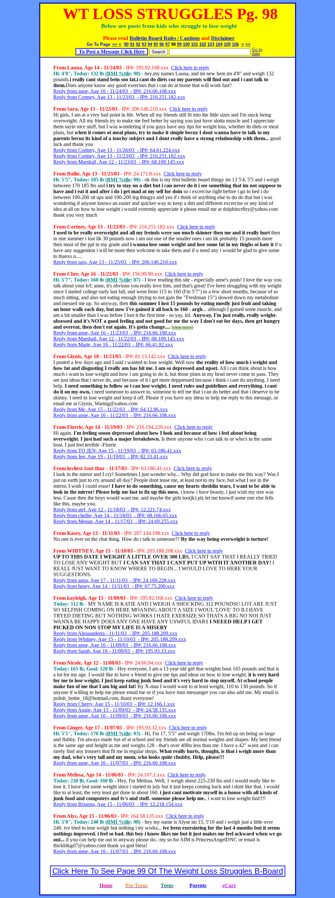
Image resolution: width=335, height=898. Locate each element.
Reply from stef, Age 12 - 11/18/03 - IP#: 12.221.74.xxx (112, 509)
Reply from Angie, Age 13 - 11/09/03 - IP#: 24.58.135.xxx (114, 710)
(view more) (182, 327)
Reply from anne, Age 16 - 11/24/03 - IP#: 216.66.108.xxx (114, 91)
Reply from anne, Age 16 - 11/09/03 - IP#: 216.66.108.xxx (114, 645)
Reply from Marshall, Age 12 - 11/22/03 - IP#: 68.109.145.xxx (118, 338)
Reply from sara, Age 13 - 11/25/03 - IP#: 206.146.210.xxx (115, 262)
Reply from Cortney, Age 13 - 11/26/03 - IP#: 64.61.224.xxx (116, 150)
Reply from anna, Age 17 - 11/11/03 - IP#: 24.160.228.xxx (114, 580)
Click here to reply (190, 67)
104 (219, 44)
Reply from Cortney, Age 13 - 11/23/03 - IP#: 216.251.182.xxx (119, 97)
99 (179, 44)
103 (210, 44)
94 (150, 44)
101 (194, 44)
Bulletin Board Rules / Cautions (165, 38)
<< (114, 44)
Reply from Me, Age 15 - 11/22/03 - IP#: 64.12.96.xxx (110, 409)
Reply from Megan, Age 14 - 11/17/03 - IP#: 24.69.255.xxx (115, 521)
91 (132, 44)
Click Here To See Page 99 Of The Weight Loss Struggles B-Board (167, 871)
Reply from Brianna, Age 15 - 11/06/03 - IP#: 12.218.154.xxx (118, 804)
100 (186, 44)
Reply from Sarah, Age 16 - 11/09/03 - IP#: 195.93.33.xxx (114, 651)
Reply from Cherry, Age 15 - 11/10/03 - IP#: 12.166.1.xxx (114, 704)
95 (155, 44)
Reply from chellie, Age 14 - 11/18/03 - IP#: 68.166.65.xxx (115, 515)
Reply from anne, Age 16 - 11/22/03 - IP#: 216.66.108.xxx (114, 415)
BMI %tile (119, 73)
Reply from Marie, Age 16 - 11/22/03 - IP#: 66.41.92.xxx (113, 344)
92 (138, 44)
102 (202, 44)
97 (167, 44)
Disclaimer (223, 38)
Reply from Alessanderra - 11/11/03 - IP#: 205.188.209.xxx (115, 633)
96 (161, 44)
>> (248, 44)
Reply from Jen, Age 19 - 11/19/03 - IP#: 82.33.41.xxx (110, 456)
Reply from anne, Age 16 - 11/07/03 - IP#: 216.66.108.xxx (114, 763)
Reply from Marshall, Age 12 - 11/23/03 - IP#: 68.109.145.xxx (118, 162)
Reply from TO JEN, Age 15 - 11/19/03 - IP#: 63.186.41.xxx (117, 450)
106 (235, 44)
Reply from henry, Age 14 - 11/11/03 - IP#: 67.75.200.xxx (114, 586)
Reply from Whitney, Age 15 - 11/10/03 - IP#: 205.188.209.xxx (119, 639)
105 (227, 44)
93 (144, 44)
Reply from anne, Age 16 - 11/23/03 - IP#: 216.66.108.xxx (114, 333)
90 (126, 44)
